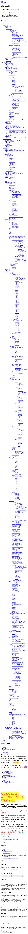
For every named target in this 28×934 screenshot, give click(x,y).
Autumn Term (15, 224)
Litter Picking (15, 54)
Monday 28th (15, 582)
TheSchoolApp (9, 155)
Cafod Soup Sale (16, 48)
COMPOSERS (15, 657)
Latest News (9, 142)
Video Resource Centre (11, 727)
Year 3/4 (11, 178)
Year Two (11, 346)
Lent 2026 (14, 34)
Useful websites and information (19, 276)
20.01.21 (17, 305)
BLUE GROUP (15, 196)
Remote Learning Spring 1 (18, 347)
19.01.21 (17, 306)
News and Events (7, 139)
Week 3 (16, 351)
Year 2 (13, 79)
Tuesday (14, 203)
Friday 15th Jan (15, 536)
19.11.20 (17, 325)
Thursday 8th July (19, 504)
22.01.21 (17, 302)
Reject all (3, 876)
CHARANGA (15, 103)
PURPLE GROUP (16, 194)
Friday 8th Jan (15, 530)
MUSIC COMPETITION (18, 664)
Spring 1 (17, 495)
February (14, 426)
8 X (16, 485)
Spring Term (15, 226)
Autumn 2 (17, 494)
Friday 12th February (17, 562)
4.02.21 (16, 291)
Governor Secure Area (11, 125)
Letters (7, 146)
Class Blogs (12, 724)
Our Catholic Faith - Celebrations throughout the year (19, 42)
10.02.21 (17, 286)
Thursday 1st (15, 586)
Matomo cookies (8, 907)
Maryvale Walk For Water (18, 639)
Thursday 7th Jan (16, 529)
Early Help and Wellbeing (12, 153)
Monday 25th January (17, 544)
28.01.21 (17, 297)
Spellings (14, 338)
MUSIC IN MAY (16, 648)
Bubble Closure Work (17, 320)
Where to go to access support (16, 736)
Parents (5, 148)
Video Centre (12, 726)
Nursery (11, 220)
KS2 (16, 683)
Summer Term (15, 227)
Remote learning (10, 64)
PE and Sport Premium (11, 68)
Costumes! (14, 630)
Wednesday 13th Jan (16, 534)
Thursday (14, 205)
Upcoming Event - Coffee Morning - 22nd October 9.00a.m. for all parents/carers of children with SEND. (17, 131)
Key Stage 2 (20, 243)
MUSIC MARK (16, 98)
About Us (5, 25)
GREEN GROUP (16, 192)
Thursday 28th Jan (16, 548)
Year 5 (13, 82)
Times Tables (18, 681)
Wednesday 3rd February (17, 553)
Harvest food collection (17, 50)
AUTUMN (14, 223)
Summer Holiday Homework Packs (17, 714)
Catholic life (9, 29)
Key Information (7, 62)
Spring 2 (17, 497)
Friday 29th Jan (15, 549)
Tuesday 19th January (17, 539)
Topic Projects (15, 455)
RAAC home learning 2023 (12, 182)
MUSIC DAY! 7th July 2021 (18, 645)
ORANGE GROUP (16, 195)
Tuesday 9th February (17, 558)
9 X (16, 487)
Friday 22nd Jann (16, 543)
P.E (10, 118)
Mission (8, 27)
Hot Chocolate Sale (16, 52)
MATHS (11, 199)
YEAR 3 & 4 (12, 186)
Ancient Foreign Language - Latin (17, 119)
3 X (16, 479)
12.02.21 (17, 283)
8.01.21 (16, 315)
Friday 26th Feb (15, 521)
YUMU (14, 654)
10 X (16, 488)
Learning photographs (17, 731)
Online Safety (9, 151)
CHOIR (14, 108)
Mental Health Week (14, 730)
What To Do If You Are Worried (16, 631)
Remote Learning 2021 (17, 274)
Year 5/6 (11, 180)
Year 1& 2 (17, 676)
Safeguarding (9, 135)
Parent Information (19, 241)
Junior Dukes (12, 162)
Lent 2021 (11, 637)
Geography (11, 112)
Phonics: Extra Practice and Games (17, 613)
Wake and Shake (16, 668)
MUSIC (11, 644)
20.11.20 (17, 324)
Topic (13, 492)
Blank (13, 589)
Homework (14, 319)
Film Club (11, 164)
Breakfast (11, 158)
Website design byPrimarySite (10, 858)
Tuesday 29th (15, 584)
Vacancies (8, 61)
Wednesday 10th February (18, 559)
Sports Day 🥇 (12, 265)
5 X (16, 481)
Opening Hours (9, 63)
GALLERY (15, 107)
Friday (13, 206)
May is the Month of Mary (18, 35)
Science (11, 117)
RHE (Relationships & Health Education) (15, 150)
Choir (10, 159)
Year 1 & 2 (14, 690)
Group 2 (17, 341)
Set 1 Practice (15, 614)
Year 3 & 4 (17, 677)
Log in (4, 740)
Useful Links (9, 174)
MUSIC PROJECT (16, 663)
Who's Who (9, 59)
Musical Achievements (17, 655)
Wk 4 (16, 575)
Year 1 (13, 77)
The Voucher (18, 368)
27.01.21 (17, 299)
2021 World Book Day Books (19, 621)
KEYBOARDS (15, 105)
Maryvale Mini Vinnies (14, 45)
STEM (10, 168)
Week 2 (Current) (19, 359)
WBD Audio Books (19, 259)
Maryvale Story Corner (17, 240)
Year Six (11, 581)
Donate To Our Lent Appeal (18, 643)
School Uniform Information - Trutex (14, 173)
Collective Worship (13, 698)
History (11, 110)
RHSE (10, 85)
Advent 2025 (15, 32)
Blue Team (17, 472)
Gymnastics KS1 (19, 671)
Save (13, 932)
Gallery (8, 269)
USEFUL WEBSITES (14, 215)
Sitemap (5, 850)
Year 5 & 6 (17, 678)
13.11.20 (17, 331)
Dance (10, 165)
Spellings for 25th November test (19, 569)
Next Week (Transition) (20, 520)
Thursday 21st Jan (16, 542)
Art (10, 114)
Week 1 (16, 348)
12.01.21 (17, 313)
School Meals (9, 171)
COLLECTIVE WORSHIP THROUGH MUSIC (18, 100)
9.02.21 (16, 287)
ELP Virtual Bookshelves (21, 255)
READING (12, 188)
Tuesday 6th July (19, 508)
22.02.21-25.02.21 (19, 282)
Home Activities (15, 669)
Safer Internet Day (19, 373)
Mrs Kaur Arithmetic (22, 507)
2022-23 (14, 267)
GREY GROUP (16, 197)
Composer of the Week (17, 96)
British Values (9, 133)
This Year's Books (19, 366)
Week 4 (16, 352)
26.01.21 (17, 300)
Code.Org (17, 374)
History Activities (16, 696)
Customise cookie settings (17, 876)
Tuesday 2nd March (16, 524)
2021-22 (14, 268)
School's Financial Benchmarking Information (16, 137)
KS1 (16, 89)
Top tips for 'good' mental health (16, 737)
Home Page (3, 2)
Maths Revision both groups (9, 776)
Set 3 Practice (15, 617)
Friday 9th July (18, 503)
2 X (16, 478)
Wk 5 (16, 573)
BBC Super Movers (16, 680)
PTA (7, 176)
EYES (16, 675)
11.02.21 (17, 284)
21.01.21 (17, 304)
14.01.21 (17, 310)
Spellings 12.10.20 (19, 453)
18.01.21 (17, 307)
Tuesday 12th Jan (16, 533)
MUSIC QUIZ (15, 653)
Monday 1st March (16, 522)
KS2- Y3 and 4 (18, 90)
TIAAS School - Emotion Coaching (17, 738)
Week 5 (16, 354)
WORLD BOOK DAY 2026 (13, 140)
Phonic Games (15, 618)
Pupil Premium (9, 67)
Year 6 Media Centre (16, 604)
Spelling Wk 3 (18, 576)
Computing (11, 116)
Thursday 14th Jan (16, 535)
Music (10, 95)
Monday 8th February (17, 557)
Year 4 (13, 81)
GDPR (7, 66)
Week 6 (16, 355)
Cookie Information (7, 851)
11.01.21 (17, 314)
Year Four (11, 457)
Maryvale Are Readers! (14, 238)
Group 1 (17, 339)
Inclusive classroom (13, 612)
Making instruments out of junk (10, 839)
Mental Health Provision (17, 93)
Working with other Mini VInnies (19, 57)
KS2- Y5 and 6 (18, 91)
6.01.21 (16, 318)
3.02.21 (16, 292)
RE (13, 336)
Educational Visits (10, 177)
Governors (8, 123)
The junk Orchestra (7, 836)
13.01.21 (17, 311)
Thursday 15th (15, 593)
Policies (8, 122)
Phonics (14, 333)
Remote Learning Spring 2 (18, 356)
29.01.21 (17, 296)
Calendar (8, 144)
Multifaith (11, 94)
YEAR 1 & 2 (12, 185)
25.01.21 (17, 301)
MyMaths (17, 345)
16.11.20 (17, 329)
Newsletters (9, 145)
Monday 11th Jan (16, 531)
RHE (10, 44)
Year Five (11, 501)
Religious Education (13, 71)
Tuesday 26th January (17, 545)
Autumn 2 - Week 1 (19, 571)
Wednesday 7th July (19, 506)
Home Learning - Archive (12, 270)
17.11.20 (17, 328)
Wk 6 (16, 572)
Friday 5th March (16, 526)
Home (4, 24)
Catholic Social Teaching (17, 38)
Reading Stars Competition (21, 369)
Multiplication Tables (17, 476)
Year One (11, 337)
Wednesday (14, 204)
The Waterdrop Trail (16, 641)
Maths (13, 334)
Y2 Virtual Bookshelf (17, 364)
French (13, 377)
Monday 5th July (19, 511)
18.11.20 (17, 327)
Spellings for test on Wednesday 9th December (21, 567)
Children (5, 181)
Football (11, 163)
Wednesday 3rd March (17, 525)
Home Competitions (16, 673)
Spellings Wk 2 (18, 577)
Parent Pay (3, 846)
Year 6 (13, 84)
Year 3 (13, 80)
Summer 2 (17, 499)
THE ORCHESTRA (17, 658)
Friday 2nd (14, 588)
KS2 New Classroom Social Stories (17, 236)
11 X (16, 489)
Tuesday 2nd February (17, 552)
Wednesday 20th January (17, 540)
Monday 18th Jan (16, 538)
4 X (16, 480)
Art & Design (18, 519)
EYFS (13, 76)
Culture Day (12, 264)
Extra (10, 713)
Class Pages (9, 219)
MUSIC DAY (15, 109)
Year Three (11, 378)
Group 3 (17, 342)
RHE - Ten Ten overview (18, 86)
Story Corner (18, 370)
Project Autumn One (16, 580)
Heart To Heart (15, 53)
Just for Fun (17, 685)
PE (10, 200)
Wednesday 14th (16, 591)
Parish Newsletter (10, 141)
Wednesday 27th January (17, 547)
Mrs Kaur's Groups (22, 510)
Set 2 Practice (15, 616)
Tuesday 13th (15, 590)
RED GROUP (15, 191)
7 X (16, 484)
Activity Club (12, 167)
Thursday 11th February (17, 561)
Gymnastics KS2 (19, 672)
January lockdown (16, 380)
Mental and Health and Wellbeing (14, 728)
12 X (16, 490)
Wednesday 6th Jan (16, 527)
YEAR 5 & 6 (12, 187)
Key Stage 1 (20, 242)
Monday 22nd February (17, 563)
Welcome (8, 26)
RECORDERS (15, 104)
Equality (8, 136)
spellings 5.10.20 (19, 452)
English (11, 73)
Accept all (8, 876)
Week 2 (16, 350)
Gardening (11, 160)
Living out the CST (19, 40)
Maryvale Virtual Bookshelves (19, 246)
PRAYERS (11, 214)
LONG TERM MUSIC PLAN (19, 102)
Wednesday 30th (16, 585)
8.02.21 (16, 288)
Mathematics (12, 75)
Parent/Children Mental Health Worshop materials (19, 734)
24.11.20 (17, 322)
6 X (16, 483)
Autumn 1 (17, 493)
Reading (11, 72)
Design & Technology (14, 687)
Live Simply (18, 39)
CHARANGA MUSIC (17, 662)
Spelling (14, 471)
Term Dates (9, 169)
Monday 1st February (17, 550)
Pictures (17, 640)
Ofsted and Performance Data (13, 126)
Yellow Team (18, 474)
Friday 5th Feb (15, 556)
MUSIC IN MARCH (17, 649)
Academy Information (11, 149)
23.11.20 (17, 323)
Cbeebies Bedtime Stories (21, 260)
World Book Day (16, 365)
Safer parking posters (17, 55)
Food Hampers (15, 49)
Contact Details (9, 58)
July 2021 (14, 502)
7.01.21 (16, 316)
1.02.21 (16, 295)
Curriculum (8, 70)
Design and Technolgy (14, 113)
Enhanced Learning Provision (16, 237)
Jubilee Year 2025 (16, 36)
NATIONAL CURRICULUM (19, 646)
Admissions (9, 121)
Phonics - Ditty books (20, 278)
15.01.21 (17, 309)
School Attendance (10, 172)
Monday (14, 201)
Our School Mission (13, 30)
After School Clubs (10, 157)
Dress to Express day (17, 732)
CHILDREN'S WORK (17, 666)
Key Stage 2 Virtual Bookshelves (22, 252)
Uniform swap (15, 47)
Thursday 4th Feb (16, 554)
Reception (11, 222)
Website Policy (6, 853)
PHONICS (11, 190)
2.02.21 (16, 293)
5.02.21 (16, 290)
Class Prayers (18, 332)
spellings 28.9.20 (19, 451)
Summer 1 (17, 498)
